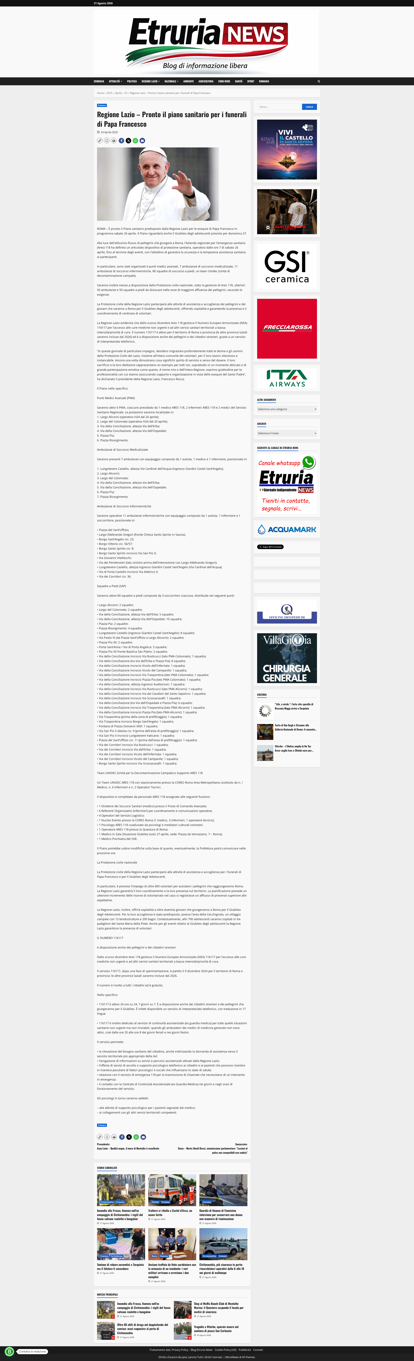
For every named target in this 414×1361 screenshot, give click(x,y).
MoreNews (232, 1357)
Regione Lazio (149, 81)
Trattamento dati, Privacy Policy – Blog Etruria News (181, 1350)
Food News (224, 81)
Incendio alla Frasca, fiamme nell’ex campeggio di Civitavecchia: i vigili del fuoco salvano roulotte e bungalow (120, 1214)
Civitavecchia (107, 1202)
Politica (132, 81)
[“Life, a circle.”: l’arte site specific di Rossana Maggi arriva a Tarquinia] (265, 711)
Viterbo (155, 1202)
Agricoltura (206, 81)
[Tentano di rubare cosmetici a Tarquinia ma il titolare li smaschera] (121, 1244)
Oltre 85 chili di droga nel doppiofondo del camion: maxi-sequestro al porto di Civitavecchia (106, 1331)
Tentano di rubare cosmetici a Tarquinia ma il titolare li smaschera (120, 1266)
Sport (250, 81)
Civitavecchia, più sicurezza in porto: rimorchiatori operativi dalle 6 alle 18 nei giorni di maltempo (221, 1268)
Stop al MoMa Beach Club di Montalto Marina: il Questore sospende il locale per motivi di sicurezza (183, 1310)
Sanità (238, 81)
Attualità (114, 81)
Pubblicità (245, 1350)
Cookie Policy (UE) (225, 1350)
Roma (154, 1256)
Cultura (262, 695)
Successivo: (212, 1148)
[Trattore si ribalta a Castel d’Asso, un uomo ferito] (172, 1190)
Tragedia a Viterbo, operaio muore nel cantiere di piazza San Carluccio (183, 1331)
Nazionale (170, 81)
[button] (319, 81)
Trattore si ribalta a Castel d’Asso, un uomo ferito (170, 1212)
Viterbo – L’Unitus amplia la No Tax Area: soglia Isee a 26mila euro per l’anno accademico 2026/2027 (293, 748)
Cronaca (99, 81)
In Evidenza (116, 1256)
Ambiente (188, 81)
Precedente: (128, 1146)
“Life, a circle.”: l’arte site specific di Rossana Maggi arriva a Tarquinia (294, 706)
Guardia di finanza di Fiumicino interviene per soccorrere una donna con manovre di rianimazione (220, 1214)
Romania (264, 81)
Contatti (258, 1350)
